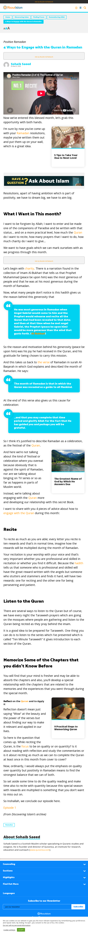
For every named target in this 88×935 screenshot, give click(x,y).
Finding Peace (38, 17)
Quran (78, 232)
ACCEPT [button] (21, 930)
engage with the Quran (19, 513)
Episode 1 (9, 807)
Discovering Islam (22, 17)
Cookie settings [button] (9, 930)
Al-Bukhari (38, 333)
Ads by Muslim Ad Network (44, 2)
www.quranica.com (40, 849)
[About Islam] (12, 7)
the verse (44, 362)
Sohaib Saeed (21, 64)
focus (25, 746)
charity (29, 268)
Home (7, 17)
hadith (79, 563)
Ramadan (23, 133)
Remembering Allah (57, 17)
